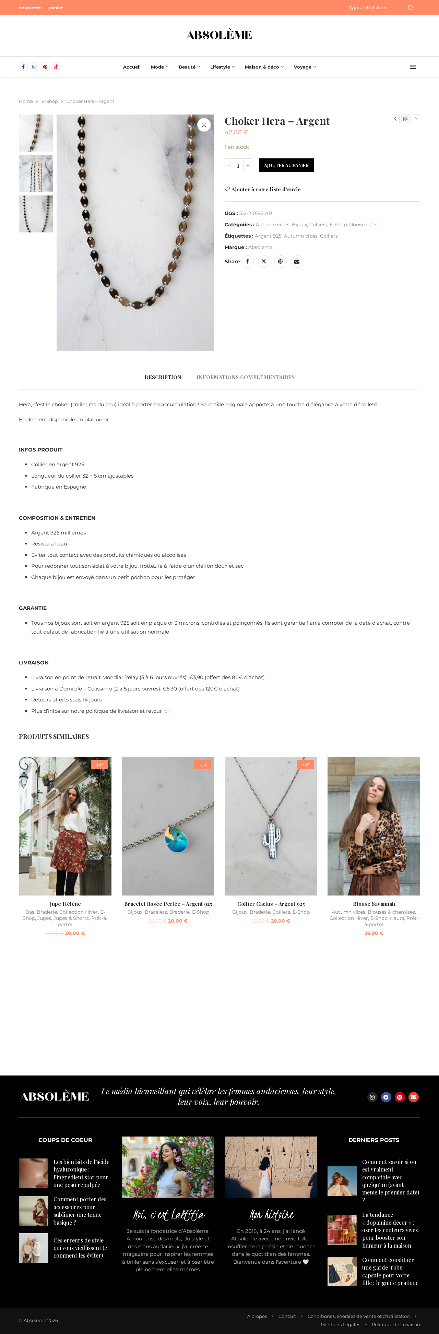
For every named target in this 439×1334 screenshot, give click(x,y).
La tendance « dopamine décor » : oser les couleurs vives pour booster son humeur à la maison (390, 1230)
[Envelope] (413, 1097)
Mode (157, 67)
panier (56, 7)
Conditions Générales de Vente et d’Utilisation (359, 1316)
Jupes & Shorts (71, 918)
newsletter (30, 7)
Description (162, 377)
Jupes (44, 918)
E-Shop (49, 101)
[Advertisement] (219, 1010)
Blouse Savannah (374, 903)
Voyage (302, 67)
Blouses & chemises (391, 912)
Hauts (397, 918)
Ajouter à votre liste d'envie (266, 189)
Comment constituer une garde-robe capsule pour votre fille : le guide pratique (390, 1271)
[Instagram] (34, 66)
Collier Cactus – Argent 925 (271, 903)
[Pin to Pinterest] (280, 261)
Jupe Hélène (65, 903)
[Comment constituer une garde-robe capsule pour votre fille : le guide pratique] (342, 1271)
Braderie (47, 912)
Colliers (318, 224)
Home (26, 101)
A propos (257, 1316)
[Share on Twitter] (264, 261)
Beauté (187, 67)
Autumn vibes (272, 224)
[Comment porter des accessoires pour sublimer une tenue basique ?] (33, 1211)
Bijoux (299, 224)
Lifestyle (220, 67)
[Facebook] (23, 66)
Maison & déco (262, 67)
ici (166, 711)
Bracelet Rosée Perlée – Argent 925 (168, 903)
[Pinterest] (45, 66)
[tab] (163, 377)
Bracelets (156, 912)
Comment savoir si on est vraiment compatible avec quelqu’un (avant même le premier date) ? (390, 1181)
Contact (287, 1316)
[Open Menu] (413, 67)
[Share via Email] (297, 261)
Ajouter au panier (286, 165)
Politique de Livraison (396, 1324)
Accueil (132, 67)
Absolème (260, 247)
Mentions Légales (340, 1324)
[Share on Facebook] (247, 261)
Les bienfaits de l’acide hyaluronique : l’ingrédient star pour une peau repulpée (81, 1173)
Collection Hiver (78, 912)
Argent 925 (268, 236)
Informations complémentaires (246, 377)
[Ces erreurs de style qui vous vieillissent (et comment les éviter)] (33, 1248)
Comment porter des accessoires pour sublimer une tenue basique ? (80, 1210)
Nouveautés (363, 224)
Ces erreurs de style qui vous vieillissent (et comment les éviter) (81, 1248)
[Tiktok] (56, 66)
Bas (29, 912)
